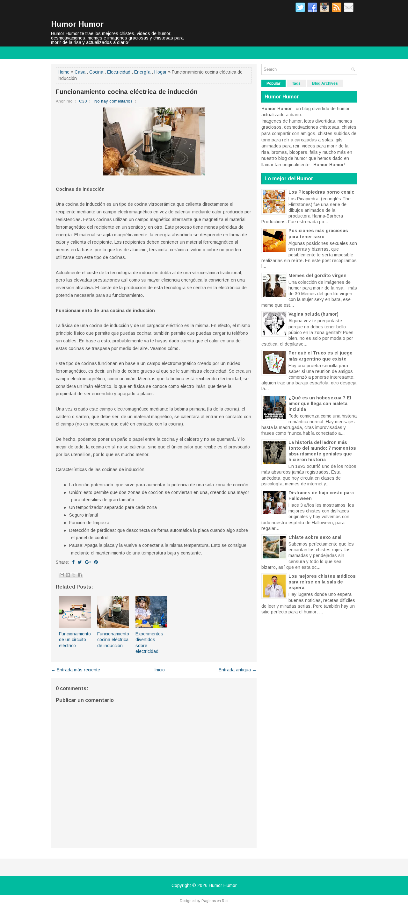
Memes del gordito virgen (317, 275)
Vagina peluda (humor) (313, 314)
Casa (80, 72)
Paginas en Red (215, 901)
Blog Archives (325, 83)
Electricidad (118, 72)
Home (63, 72)
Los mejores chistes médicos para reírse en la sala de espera (322, 582)
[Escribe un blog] (68, 575)
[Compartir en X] (74, 575)
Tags (296, 83)
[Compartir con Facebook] (80, 575)
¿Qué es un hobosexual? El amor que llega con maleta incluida (319, 403)
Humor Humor (77, 24)
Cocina (96, 72)
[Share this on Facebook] (73, 562)
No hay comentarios (113, 101)
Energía (142, 72)
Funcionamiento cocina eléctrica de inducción (127, 91)
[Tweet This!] (80, 562)
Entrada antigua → (238, 669)
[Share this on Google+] (88, 562)
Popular (273, 83)
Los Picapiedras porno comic (321, 192)
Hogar (160, 72)
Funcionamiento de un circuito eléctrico (75, 639)
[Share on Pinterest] (95, 562)
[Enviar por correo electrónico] (62, 575)
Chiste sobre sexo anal (314, 537)
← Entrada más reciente (75, 669)
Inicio (159, 669)
